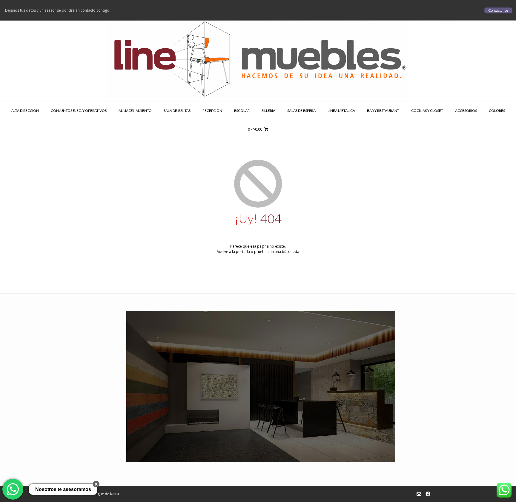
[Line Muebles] (258, 58)
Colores (497, 110)
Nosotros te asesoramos (63, 489)
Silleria (268, 110)
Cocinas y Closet (427, 110)
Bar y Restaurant (383, 110)
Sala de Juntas (177, 110)
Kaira (114, 493)
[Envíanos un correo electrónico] (419, 494)
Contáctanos (498, 10)
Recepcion (212, 110)
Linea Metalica (341, 110)
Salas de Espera (301, 110)
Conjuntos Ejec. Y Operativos (79, 110)
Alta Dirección (25, 110)
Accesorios (466, 110)
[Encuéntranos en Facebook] (428, 494)
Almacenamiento (135, 110)
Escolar (242, 110)
